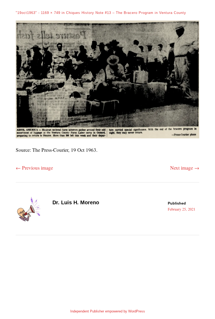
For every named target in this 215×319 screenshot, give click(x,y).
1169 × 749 (50, 13)
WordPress (136, 311)
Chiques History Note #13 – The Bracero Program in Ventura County (126, 13)
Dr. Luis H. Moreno (75, 202)
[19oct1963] (107, 136)
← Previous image (34, 167)
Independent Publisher (87, 311)
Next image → (184, 167)
